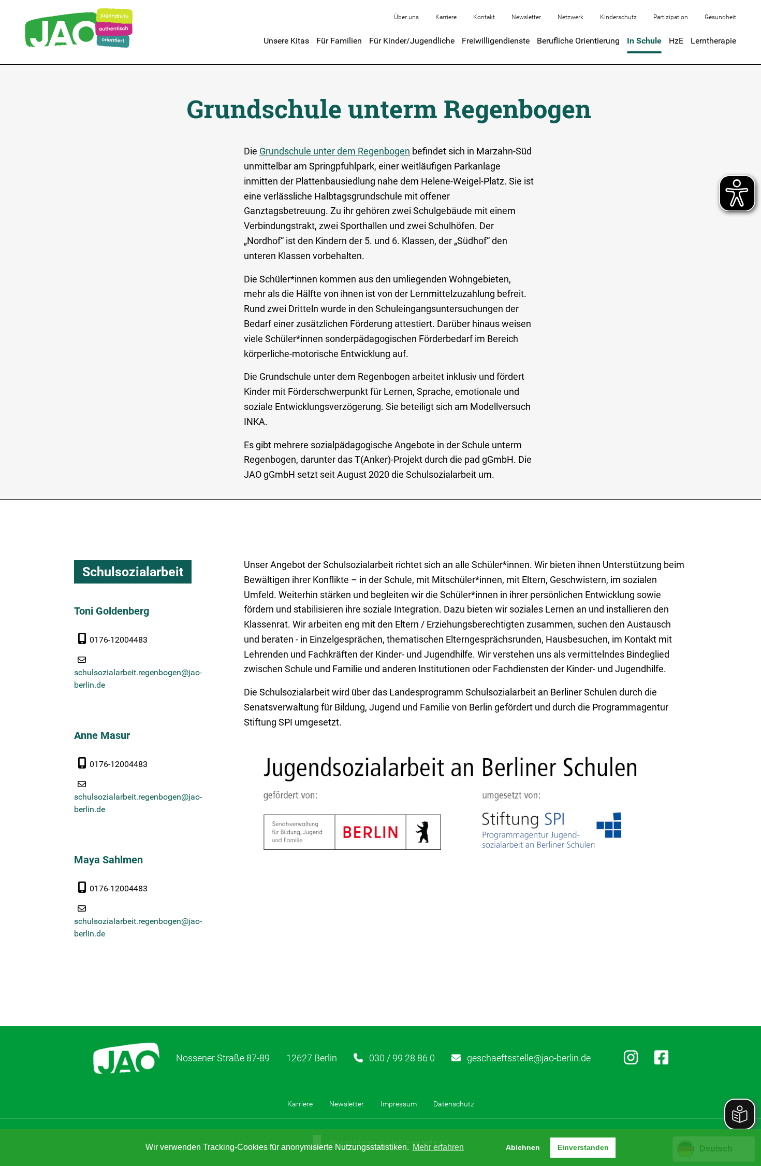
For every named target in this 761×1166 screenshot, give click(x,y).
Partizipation (670, 17)
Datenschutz (453, 1104)
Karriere (446, 17)
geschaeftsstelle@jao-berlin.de (529, 1058)
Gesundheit (720, 17)
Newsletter (526, 17)
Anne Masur (102, 735)
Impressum (398, 1104)
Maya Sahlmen (108, 860)
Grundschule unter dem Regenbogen (334, 151)
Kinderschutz (618, 17)
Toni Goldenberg (111, 611)
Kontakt (484, 17)
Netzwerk (570, 17)
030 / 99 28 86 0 (402, 1058)
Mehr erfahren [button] (438, 1147)
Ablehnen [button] (523, 1147)
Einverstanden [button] (583, 1147)
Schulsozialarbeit (132, 571)
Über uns (406, 17)
